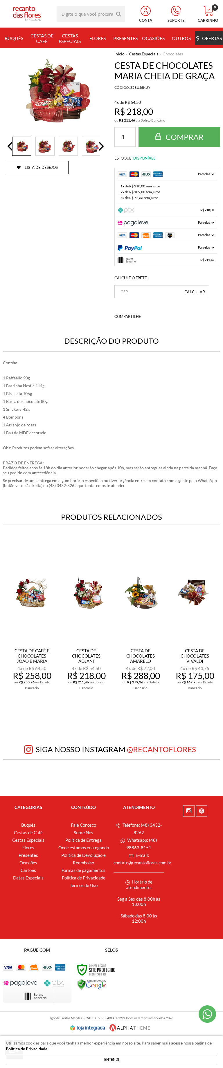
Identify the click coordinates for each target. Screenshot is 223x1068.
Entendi (111, 1059)
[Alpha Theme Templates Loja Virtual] (129, 1027)
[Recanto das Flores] (27, 14)
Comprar (184, 137)
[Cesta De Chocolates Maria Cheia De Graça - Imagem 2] (45, 146)
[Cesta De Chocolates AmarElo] (140, 626)
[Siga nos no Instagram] (189, 811)
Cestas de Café (28, 832)
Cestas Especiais (143, 53)
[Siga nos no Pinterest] (201, 811)
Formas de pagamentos (83, 870)
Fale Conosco (83, 825)
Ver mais (35, 702)
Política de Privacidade (83, 877)
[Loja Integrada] (87, 1028)
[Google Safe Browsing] (91, 984)
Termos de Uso (84, 885)
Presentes (28, 855)
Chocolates (173, 53)
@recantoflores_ (163, 749)
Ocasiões (28, 862)
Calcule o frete (130, 278)
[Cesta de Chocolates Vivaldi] (195, 626)
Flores (28, 847)
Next (101, 146)
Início (119, 53)
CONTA (145, 20)
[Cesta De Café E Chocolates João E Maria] (32, 626)
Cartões (28, 870)
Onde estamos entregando (83, 847)
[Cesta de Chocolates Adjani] (86, 626)
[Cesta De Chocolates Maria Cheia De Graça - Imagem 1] (21, 146)
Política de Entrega (83, 840)
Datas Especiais (28, 877)
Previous (10, 146)
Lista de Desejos (41, 167)
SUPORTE (176, 20)
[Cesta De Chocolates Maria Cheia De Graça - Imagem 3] (68, 146)
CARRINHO (208, 14)
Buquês (28, 825)
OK (194, 291)
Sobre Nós (83, 832)
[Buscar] (118, 14)
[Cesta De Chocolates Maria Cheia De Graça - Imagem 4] (91, 146)
